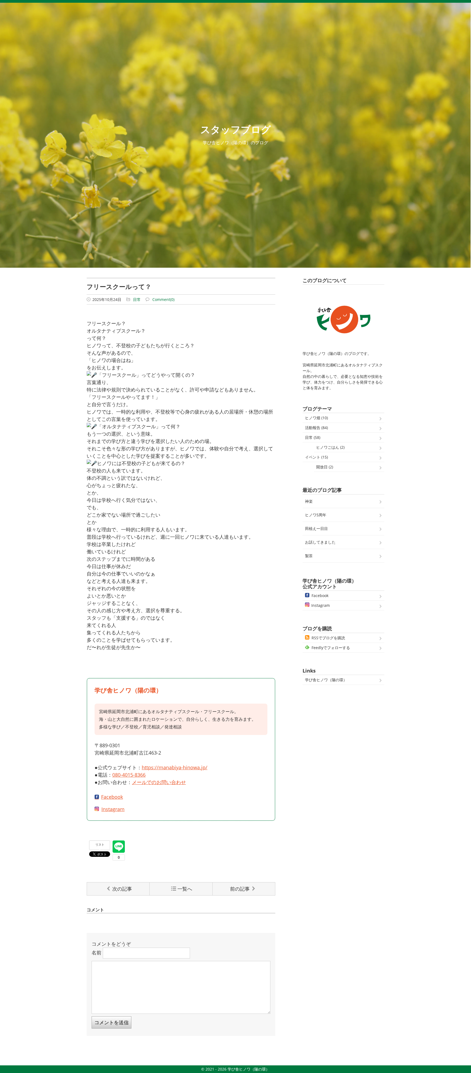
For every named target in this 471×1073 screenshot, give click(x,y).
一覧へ (184, 888)
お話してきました (320, 542)
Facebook (112, 797)
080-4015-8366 (129, 774)
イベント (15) (316, 457)
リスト (99, 844)
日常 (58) (312, 437)
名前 (96, 952)
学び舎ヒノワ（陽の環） (326, 679)
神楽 (309, 501)
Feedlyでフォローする (331, 647)
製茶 (309, 555)
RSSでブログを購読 (328, 637)
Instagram (113, 809)
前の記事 (240, 888)
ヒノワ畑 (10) (316, 417)
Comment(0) (163, 299)
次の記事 (122, 888)
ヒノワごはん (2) (330, 447)
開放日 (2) (324, 466)
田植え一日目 (316, 528)
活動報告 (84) (316, 427)
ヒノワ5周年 (315, 514)
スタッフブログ (235, 129)
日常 (137, 299)
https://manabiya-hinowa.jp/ (174, 767)
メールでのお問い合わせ (159, 782)
